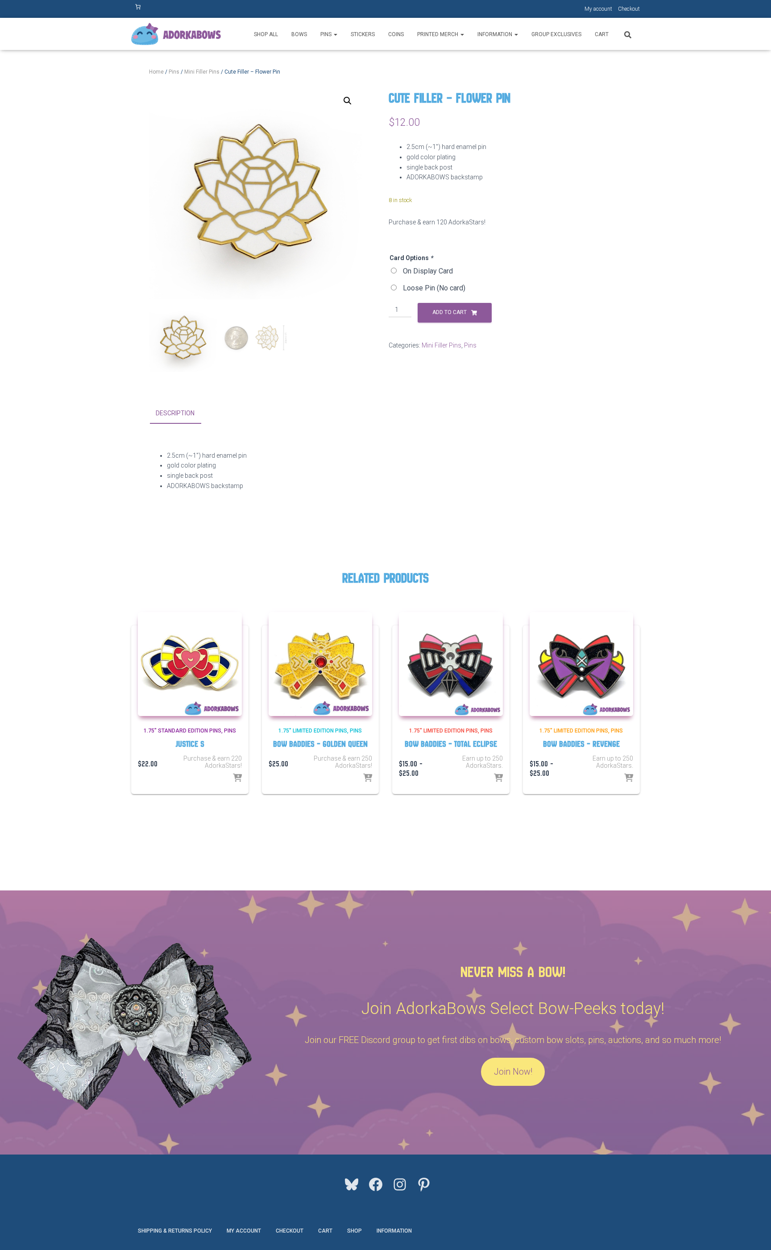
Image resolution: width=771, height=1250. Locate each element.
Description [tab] (175, 413)
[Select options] (237, 778)
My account (598, 9)
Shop (354, 1231)
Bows (299, 34)
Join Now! (513, 1071)
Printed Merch (438, 34)
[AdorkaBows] (176, 34)
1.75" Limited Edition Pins (312, 731)
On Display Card (428, 271)
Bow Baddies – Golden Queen (320, 743)
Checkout (629, 9)
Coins (396, 34)
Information (495, 34)
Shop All (266, 34)
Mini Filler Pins (202, 72)
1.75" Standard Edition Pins (182, 731)
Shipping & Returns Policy (175, 1231)
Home (156, 72)
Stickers (363, 34)
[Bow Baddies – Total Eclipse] (451, 664)
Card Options (411, 257)
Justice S (189, 743)
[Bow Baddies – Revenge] (582, 664)
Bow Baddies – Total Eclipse (451, 743)
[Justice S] (190, 664)
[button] (335, 34)
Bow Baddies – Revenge (581, 743)
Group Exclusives (556, 34)
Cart (602, 34)
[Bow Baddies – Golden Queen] (321, 664)
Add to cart (449, 312)
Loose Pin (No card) (434, 288)
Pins (326, 34)
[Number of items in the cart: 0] (138, 6)
